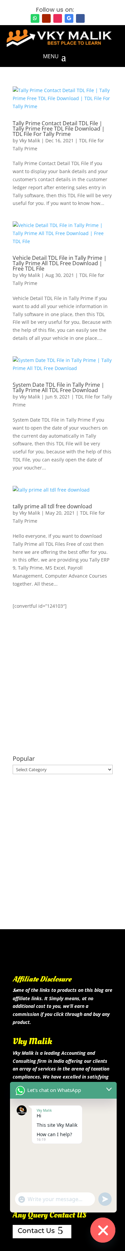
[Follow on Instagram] (57, 18)
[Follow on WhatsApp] (35, 18)
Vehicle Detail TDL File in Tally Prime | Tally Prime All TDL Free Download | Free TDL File (60, 263)
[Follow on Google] (69, 18)
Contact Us (36, 1231)
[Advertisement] (62, 682)
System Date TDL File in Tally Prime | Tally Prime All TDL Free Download (58, 387)
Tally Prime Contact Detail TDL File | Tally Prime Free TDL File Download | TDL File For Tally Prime (59, 129)
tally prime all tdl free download (52, 506)
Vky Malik (29, 140)
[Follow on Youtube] (46, 18)
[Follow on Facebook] (80, 18)
